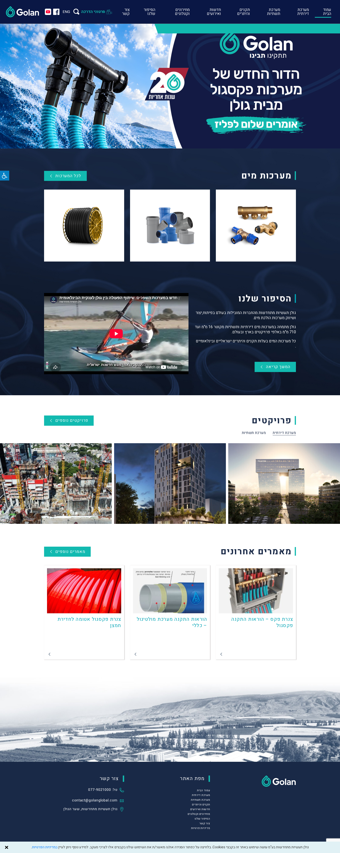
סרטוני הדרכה (93, 12)
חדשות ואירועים (214, 12)
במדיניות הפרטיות (44, 847)
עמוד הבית (327, 12)
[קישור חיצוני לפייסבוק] (56, 12)
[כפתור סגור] (6, 847)
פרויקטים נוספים (71, 420)
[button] (4, 176)
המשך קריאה (278, 367)
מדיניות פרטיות (200, 828)
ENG (66, 12)
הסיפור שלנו (149, 12)
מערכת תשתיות (273, 12)
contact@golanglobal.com (94, 800)
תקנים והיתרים (243, 12)
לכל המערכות (68, 176)
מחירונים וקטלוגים (182, 12)
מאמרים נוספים (70, 552)
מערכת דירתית (303, 12)
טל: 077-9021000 (102, 790)
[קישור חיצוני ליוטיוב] (48, 12)
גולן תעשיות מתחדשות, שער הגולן (90, 809)
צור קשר (126, 12)
